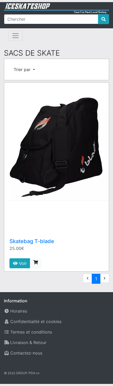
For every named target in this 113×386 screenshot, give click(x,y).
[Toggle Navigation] (15, 35)
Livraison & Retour (28, 342)
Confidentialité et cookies (35, 321)
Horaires (18, 311)
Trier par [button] (23, 69)
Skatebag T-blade (31, 241)
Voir (22, 263)
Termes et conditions (31, 332)
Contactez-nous (26, 353)
